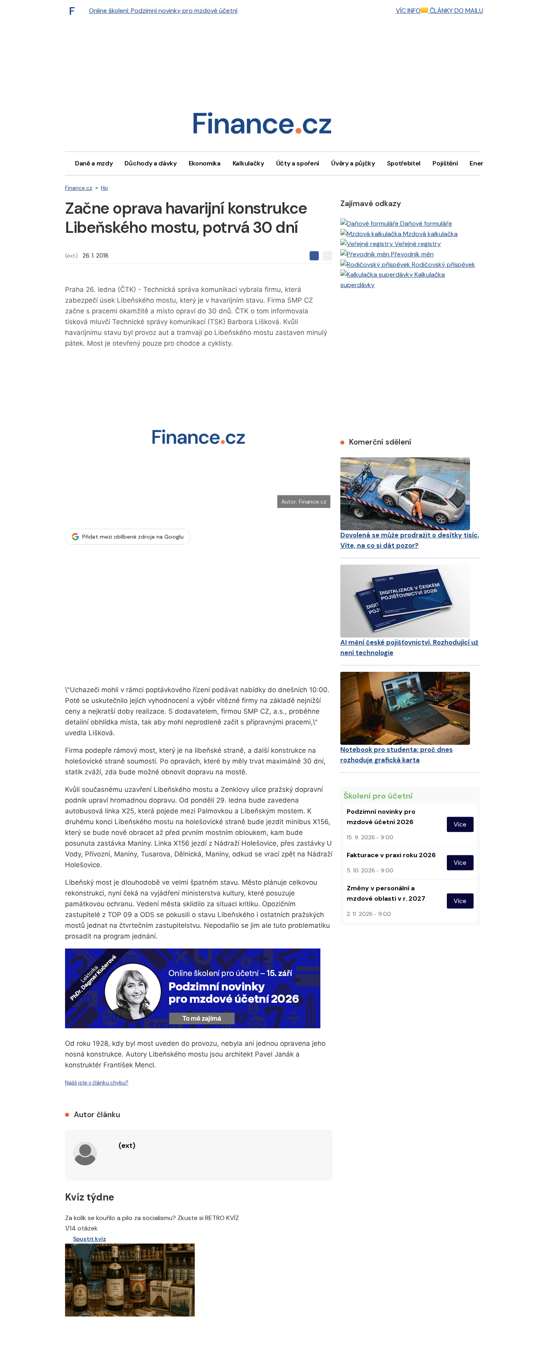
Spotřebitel (404, 163)
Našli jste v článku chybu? (96, 1082)
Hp (104, 187)
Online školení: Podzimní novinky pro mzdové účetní (163, 10)
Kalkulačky (248, 163)
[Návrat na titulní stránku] (262, 125)
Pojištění (445, 163)
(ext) (71, 255)
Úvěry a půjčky (353, 163)
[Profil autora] (85, 1153)
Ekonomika (205, 163)
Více (460, 824)
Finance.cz (78, 187)
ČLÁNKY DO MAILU (455, 10)
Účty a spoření (298, 163)
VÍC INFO (408, 10)
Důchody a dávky (150, 163)
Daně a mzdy (94, 163)
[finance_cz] (74, 11)
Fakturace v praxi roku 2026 (391, 855)
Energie (481, 163)
